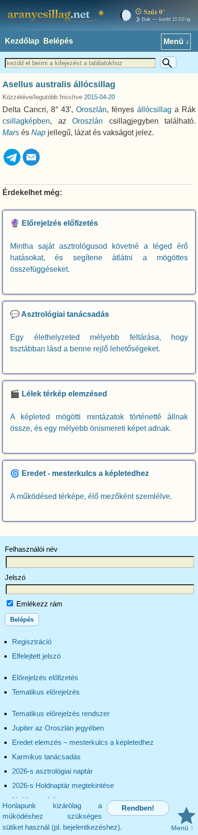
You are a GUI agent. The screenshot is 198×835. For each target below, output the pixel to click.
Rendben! (138, 808)
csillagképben (26, 121)
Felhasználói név (31, 549)
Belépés (58, 41)
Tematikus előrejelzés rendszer (61, 713)
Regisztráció (31, 642)
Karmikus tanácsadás (46, 757)
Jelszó (15, 577)
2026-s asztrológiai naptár (52, 771)
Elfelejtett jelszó (36, 656)
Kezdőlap (22, 41)
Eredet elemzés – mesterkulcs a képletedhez (83, 742)
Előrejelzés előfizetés (45, 677)
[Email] (31, 164)
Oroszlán (91, 109)
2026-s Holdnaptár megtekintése (63, 785)
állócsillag (154, 109)
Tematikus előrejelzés (46, 692)
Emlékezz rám (38, 604)
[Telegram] (12, 164)
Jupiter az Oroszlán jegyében (58, 728)
